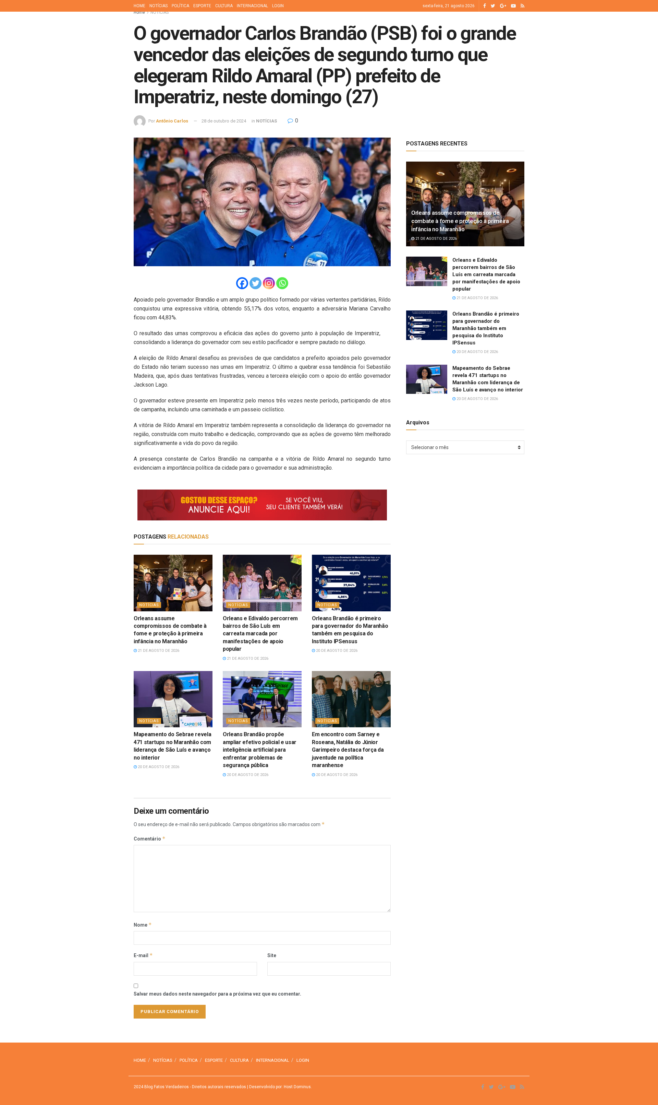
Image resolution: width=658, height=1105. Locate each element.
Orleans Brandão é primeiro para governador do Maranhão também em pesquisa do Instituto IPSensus (485, 328)
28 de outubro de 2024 (224, 121)
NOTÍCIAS (158, 5)
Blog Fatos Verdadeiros (166, 1086)
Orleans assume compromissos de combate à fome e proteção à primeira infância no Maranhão (460, 221)
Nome (143, 924)
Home (139, 12)
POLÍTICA (180, 5)
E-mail (143, 955)
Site (271, 955)
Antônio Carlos (172, 121)
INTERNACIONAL (252, 5)
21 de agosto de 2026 (158, 650)
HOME (139, 5)
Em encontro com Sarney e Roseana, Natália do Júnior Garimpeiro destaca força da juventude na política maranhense (347, 749)
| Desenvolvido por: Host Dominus (278, 1086)
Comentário (150, 838)
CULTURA (224, 5)
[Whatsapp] (282, 283)
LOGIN (278, 5)
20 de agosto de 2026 (336, 650)
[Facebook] (242, 283)
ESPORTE (202, 5)
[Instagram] (269, 283)
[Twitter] (255, 283)
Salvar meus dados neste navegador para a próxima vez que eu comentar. (217, 994)
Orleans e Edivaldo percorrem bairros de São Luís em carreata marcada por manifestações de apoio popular (260, 634)
